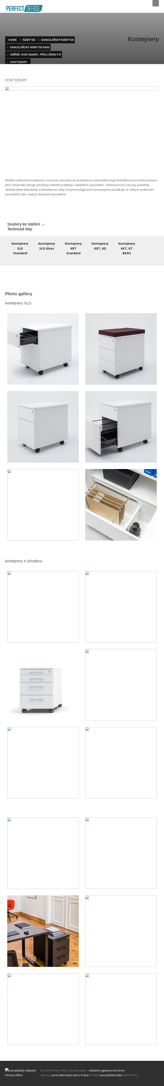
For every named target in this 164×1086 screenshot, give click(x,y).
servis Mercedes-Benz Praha (70, 1075)
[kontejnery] (43, 853)
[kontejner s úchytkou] (121, 931)
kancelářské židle (111, 1075)
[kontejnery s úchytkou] (43, 607)
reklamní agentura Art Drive (106, 1070)
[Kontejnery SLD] (43, 349)
